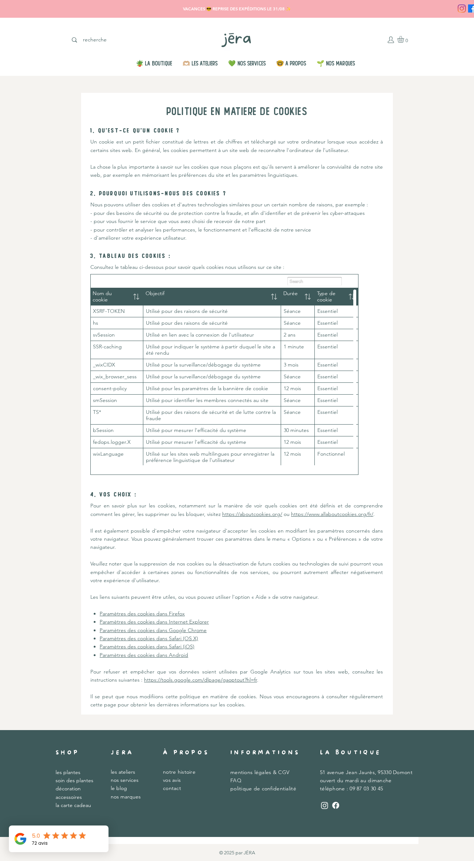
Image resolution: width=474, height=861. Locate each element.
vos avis (172, 780)
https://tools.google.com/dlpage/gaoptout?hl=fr (200, 679)
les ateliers (123, 772)
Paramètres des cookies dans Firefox (142, 613)
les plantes (68, 772)
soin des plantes (74, 780)
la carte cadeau (73, 805)
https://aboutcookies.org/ (252, 514)
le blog (119, 788)
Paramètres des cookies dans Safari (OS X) (149, 638)
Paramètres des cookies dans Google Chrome (153, 630)
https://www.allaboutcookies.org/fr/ (332, 514)
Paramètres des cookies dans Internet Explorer (154, 621)
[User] (390, 39)
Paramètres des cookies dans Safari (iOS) (147, 646)
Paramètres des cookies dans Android (144, 655)
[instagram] (462, 8)
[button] (404, 39)
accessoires (69, 797)
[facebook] (335, 805)
